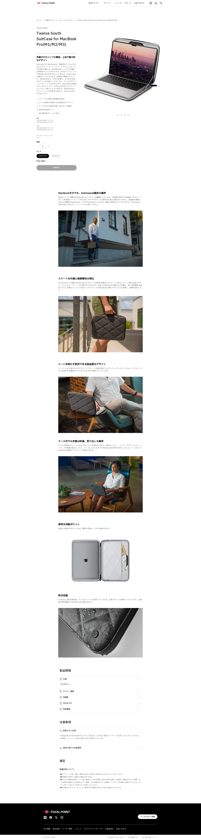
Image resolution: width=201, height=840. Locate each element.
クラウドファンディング (93, 829)
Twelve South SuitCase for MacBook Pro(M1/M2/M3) (97, 20)
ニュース (78, 829)
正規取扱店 (109, 829)
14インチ (42, 155)
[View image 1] (121, 115)
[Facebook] (50, 817)
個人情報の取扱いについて (149, 837)
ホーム (39, 20)
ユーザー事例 (67, 829)
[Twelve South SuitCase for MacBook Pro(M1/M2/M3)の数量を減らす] (37, 146)
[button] (94, 3)
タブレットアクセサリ (65, 20)
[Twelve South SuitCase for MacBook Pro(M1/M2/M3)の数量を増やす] (48, 146)
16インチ (55, 155)
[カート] (155, 3)
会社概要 (47, 829)
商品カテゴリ (50, 20)
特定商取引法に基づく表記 (115, 837)
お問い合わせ (121, 829)
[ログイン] (150, 3)
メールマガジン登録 (147, 816)
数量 (38, 142)
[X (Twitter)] (56, 817)
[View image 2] (125, 115)
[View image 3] (128, 115)
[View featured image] (118, 115)
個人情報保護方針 (133, 837)
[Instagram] (62, 817)
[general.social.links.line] (45, 817)
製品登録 (56, 829)
